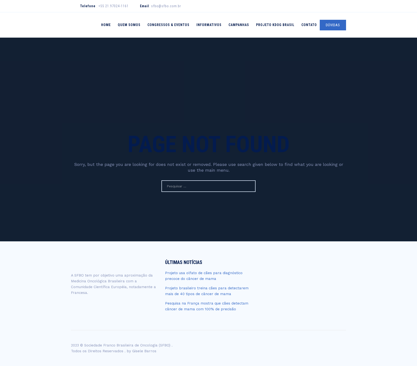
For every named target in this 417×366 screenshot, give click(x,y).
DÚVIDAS (333, 25)
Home (106, 25)
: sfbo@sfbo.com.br (160, 6)
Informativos (209, 25)
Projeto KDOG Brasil (275, 25)
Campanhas (239, 25)
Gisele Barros (144, 351)
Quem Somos (129, 25)
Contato (309, 25)
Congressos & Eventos (168, 25)
